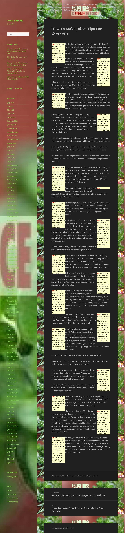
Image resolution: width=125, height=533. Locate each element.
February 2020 (12, 250)
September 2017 (13, 356)
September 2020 (13, 224)
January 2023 (12, 125)
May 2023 (10, 110)
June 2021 (10, 191)
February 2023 (12, 121)
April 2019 (11, 286)
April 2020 (11, 242)
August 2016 (11, 404)
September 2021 (13, 180)
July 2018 (10, 319)
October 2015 (12, 441)
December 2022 (12, 128)
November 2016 (12, 393)
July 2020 (10, 231)
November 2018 (12, 305)
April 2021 (11, 198)
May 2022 (10, 154)
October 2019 (12, 264)
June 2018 (10, 323)
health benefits (79, 476)
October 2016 (12, 397)
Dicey (68, 476)
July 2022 (10, 147)
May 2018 (10, 327)
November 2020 (12, 217)
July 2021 (10, 187)
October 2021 (12, 176)
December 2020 (12, 213)
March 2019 (11, 290)
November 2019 (12, 261)
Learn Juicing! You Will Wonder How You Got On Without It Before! (16, 71)
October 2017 (12, 352)
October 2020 (12, 220)
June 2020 (10, 235)
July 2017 (10, 363)
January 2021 (12, 209)
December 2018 (12, 301)
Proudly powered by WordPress (62, 528)
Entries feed (11, 494)
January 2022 (12, 169)
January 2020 (12, 253)
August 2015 (11, 448)
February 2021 (12, 206)
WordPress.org (12, 502)
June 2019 (10, 279)
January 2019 (12, 297)
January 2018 (12, 341)
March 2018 (11, 334)
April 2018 (11, 330)
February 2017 (12, 382)
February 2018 (12, 338)
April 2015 (11, 463)
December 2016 (12, 389)
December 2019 (12, 257)
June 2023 (10, 106)
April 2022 (11, 158)
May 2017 (10, 371)
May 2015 (10, 459)
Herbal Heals (15, 20)
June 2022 (10, 150)
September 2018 (13, 312)
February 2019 (12, 294)
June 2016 (10, 411)
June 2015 (10, 455)
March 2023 (11, 117)
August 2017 (11, 360)
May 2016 (10, 415)
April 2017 (11, 374)
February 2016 (12, 426)
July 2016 (10, 408)
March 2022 (11, 161)
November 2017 (12, 349)
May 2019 (10, 283)
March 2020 (11, 246)
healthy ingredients (91, 476)
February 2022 (12, 165)
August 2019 (11, 272)
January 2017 (12, 386)
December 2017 (12, 345)
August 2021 (11, 183)
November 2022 (12, 132)
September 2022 (13, 139)
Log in (9, 491)
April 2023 (11, 114)
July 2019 (10, 275)
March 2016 (11, 422)
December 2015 (12, 433)
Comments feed (12, 498)
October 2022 (12, 136)
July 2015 (10, 452)
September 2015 (13, 444)
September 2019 (13, 268)
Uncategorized (12, 477)
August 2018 (11, 316)
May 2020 (10, 239)
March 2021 (11, 202)
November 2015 (12, 437)
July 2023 (10, 103)
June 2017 (10, 367)
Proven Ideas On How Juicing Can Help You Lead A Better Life (17, 51)
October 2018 (12, 308)
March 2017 (11, 378)
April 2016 (11, 419)
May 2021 (10, 194)
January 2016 (12, 430)
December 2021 (12, 172)
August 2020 (11, 228)
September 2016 (13, 400)
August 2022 (11, 143)
